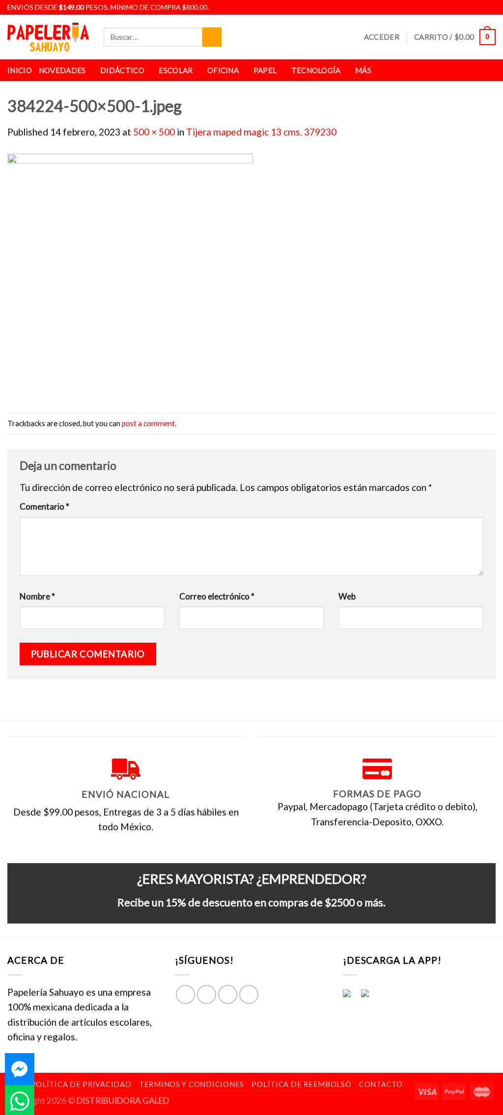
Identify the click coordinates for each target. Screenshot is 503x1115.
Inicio (19, 70)
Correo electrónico (216, 596)
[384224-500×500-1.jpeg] (130, 274)
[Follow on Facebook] (456, 7)
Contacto (381, 1084)
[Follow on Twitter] (478, 7)
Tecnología (316, 70)
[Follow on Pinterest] (248, 994)
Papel (265, 70)
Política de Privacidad (81, 1084)
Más (363, 70)
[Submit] (212, 37)
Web (347, 596)
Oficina (223, 70)
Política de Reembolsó (301, 1084)
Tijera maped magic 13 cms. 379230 (261, 131)
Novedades (62, 70)
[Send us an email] (489, 7)
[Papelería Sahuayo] (48, 37)
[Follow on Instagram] (467, 7)
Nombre (37, 596)
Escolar (176, 70)
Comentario (44, 506)
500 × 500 (154, 131)
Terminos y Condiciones (191, 1084)
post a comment (148, 423)
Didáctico (122, 70)
